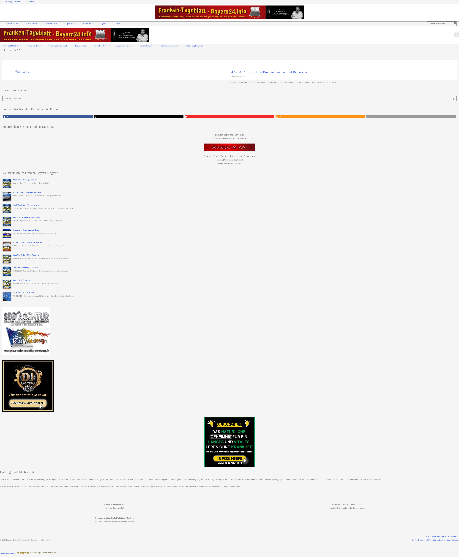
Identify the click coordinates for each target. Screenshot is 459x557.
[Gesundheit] (229, 442)
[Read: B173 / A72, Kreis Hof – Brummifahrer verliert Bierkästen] (23, 72)
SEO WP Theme (416, 540)
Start (427, 536)
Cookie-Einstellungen (8, 553)
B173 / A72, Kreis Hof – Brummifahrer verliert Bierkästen (268, 72)
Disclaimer (445, 536)
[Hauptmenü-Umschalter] (456, 35)
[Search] (455, 24)
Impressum (455, 536)
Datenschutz (435, 536)
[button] (21, 2)
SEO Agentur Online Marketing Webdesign (442, 540)
